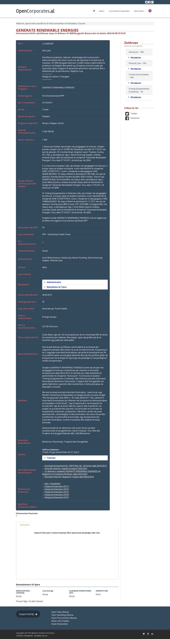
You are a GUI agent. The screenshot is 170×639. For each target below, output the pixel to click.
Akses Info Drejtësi (60, 621)
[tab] (75, 282)
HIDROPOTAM (102, 591)
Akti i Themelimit (52, 483)
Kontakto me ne (40, 636)
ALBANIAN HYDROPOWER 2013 (80, 592)
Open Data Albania (60, 612)
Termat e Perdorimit (24, 636)
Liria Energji (48, 591)
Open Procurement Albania (64, 618)
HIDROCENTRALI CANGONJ (23, 592)
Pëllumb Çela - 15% (137, 63)
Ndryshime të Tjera (56, 287)
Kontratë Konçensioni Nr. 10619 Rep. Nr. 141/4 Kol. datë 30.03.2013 (75, 465)
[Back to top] (152, 634)
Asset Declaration (59, 624)
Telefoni (51, 458)
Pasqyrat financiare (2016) (56, 494)
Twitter (133, 113)
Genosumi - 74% (136, 52)
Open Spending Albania (62, 615)
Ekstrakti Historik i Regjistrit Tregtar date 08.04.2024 (69, 476)
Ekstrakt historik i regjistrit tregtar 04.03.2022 (65, 468)
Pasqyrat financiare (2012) (56, 491)
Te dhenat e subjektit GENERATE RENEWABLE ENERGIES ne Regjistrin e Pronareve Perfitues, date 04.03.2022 (71, 472)
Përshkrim (136, 57)
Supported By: (26, 614)
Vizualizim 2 (25, 525)
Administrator (54, 282)
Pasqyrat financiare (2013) (56, 489)
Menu (101, 11)
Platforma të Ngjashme (119, 11)
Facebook (134, 118)
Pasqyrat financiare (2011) (56, 486)
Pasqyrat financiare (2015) (56, 497)
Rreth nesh (139, 11)
